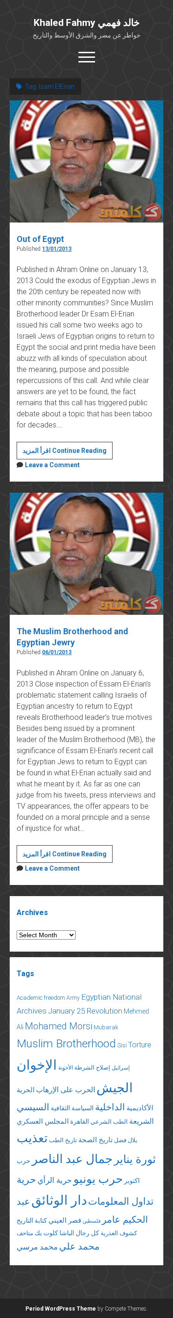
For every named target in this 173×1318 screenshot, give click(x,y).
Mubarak (106, 1027)
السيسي (33, 1107)
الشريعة (141, 1121)
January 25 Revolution (85, 1010)
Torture (139, 1044)
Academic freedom (41, 997)
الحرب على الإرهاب (65, 1089)
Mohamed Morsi (58, 1026)
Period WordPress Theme (60, 1309)
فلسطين (92, 1221)
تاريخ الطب (63, 1140)
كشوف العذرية (119, 1233)
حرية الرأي (54, 1180)
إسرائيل (121, 1067)
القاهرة (79, 1121)
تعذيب (32, 1138)
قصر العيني (64, 1220)
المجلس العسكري (43, 1121)
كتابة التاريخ (32, 1220)
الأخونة (65, 1067)
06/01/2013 (57, 652)
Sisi (122, 1045)
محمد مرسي (37, 1246)
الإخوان (37, 1065)
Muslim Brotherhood (66, 1043)
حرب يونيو (98, 1179)
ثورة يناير (135, 1159)
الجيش (114, 1087)
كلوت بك (46, 1233)
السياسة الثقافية (72, 1108)
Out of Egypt (40, 239)
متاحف (25, 1233)
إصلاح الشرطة (92, 1067)
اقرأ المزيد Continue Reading (68, 452)
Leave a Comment (52, 465)
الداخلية (110, 1107)
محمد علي (79, 1246)
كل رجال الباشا (79, 1233)
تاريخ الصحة (95, 1140)
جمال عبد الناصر (72, 1159)
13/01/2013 (57, 249)
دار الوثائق (59, 1200)
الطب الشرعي (109, 1121)
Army (73, 998)
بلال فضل (125, 1140)
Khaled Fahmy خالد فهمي (87, 22)
